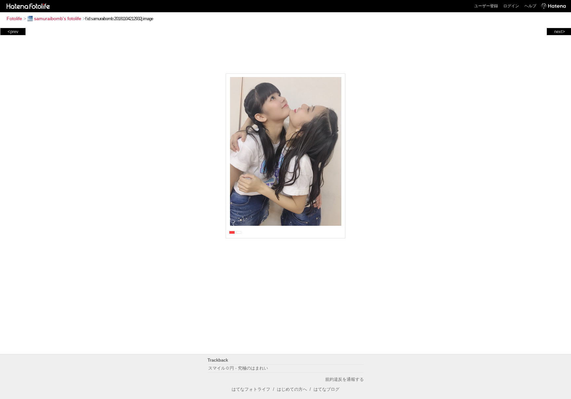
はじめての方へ (292, 389)
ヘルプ (530, 6)
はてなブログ (326, 389)
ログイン (511, 6)
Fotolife (14, 18)
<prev (13, 31)
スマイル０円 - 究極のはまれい (238, 368)
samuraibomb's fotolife (57, 18)
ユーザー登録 (486, 6)
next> (559, 31)
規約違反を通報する (344, 379)
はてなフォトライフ (251, 389)
